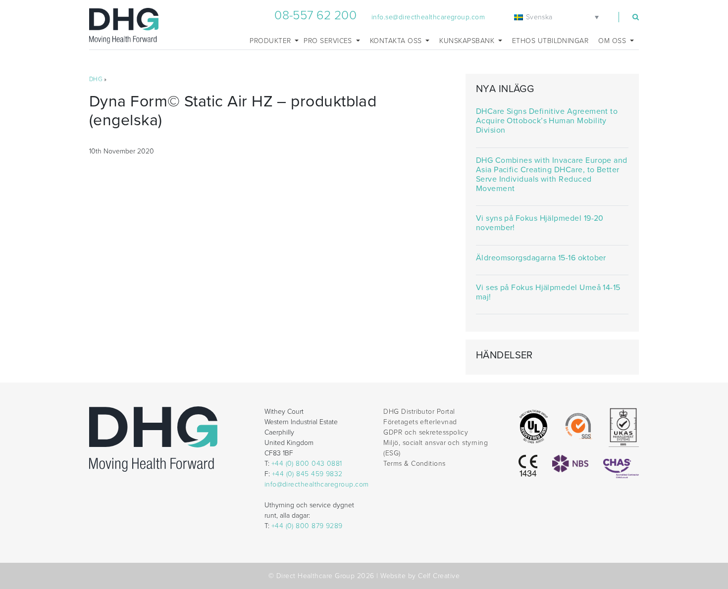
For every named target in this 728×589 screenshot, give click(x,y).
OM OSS (613, 41)
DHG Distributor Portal (419, 411)
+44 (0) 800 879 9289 (307, 526)
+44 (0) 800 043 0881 (306, 463)
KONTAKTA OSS (397, 41)
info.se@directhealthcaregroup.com (428, 17)
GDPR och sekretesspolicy (425, 432)
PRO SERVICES (329, 41)
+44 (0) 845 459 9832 (307, 474)
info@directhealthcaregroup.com (316, 484)
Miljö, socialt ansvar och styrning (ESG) (435, 448)
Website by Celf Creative (420, 576)
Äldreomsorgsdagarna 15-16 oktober (541, 258)
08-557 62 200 (315, 15)
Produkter (271, 41)
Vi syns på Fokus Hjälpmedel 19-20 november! (540, 223)
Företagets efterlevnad (420, 422)
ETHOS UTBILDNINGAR (550, 41)
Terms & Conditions (414, 463)
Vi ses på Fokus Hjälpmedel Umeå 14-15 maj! (548, 292)
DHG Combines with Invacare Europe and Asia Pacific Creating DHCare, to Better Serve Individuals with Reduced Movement (551, 175)
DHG (96, 79)
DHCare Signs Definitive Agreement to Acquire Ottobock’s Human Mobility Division (547, 121)
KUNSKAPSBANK (467, 41)
